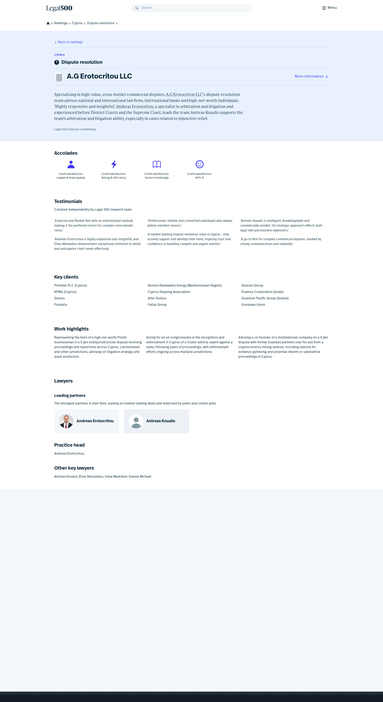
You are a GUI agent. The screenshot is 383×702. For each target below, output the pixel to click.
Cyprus (77, 23)
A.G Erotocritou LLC (99, 76)
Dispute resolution (100, 23)
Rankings (61, 23)
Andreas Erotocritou (134, 106)
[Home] (85, 8)
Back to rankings (70, 42)
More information (309, 77)
